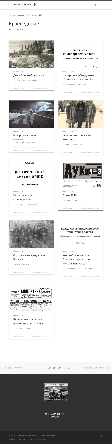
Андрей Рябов (19, 88)
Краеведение (23, 15)
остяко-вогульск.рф (25, 435)
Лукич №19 (69, 195)
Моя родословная (25, 135)
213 (68, 368)
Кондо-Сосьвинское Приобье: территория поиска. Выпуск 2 (76, 259)
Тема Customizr (40, 439)
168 (60, 368)
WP (20, 439)
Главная (12, 15)
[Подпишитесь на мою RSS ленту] (102, 436)
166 (49, 368)
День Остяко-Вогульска (28, 75)
